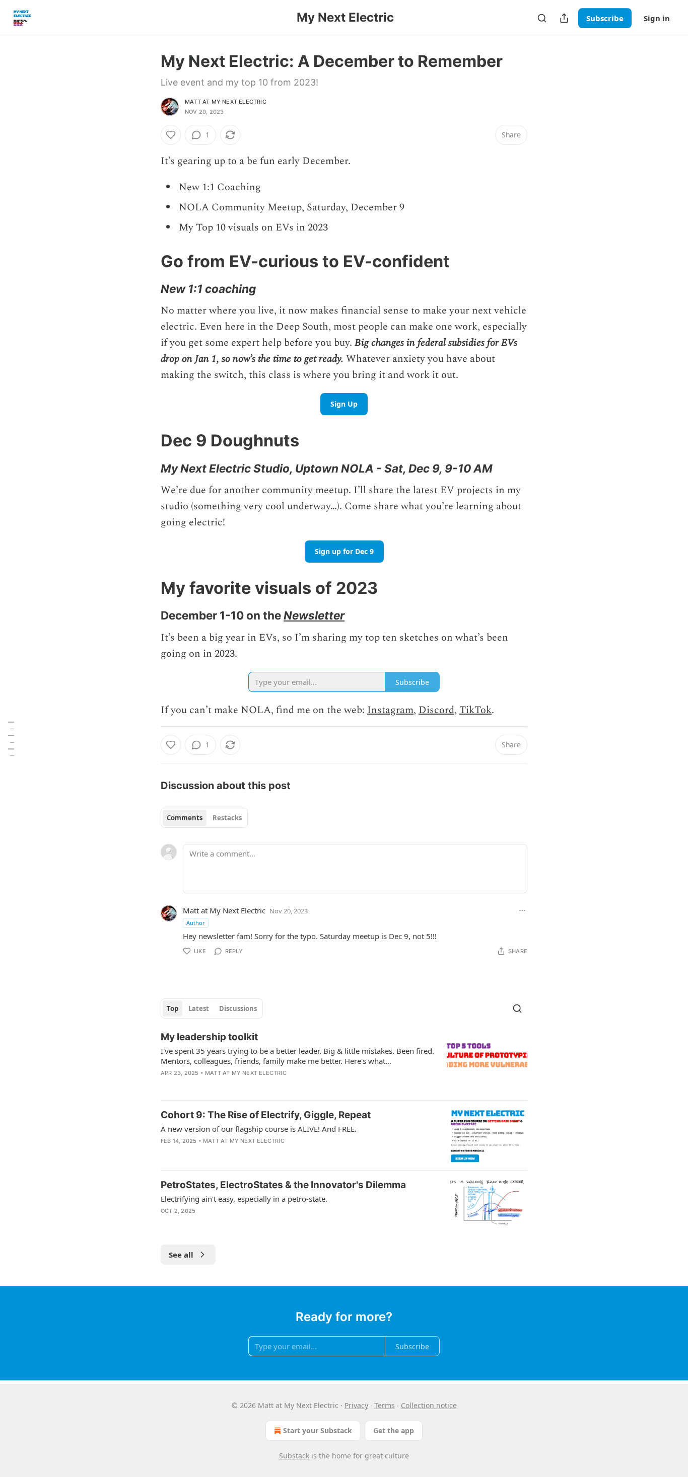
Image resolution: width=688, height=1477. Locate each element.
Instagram (390, 710)
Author (195, 922)
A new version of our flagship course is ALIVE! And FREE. (259, 1129)
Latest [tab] (198, 1008)
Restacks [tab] (227, 817)
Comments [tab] (184, 817)
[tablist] (204, 818)
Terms (384, 1405)
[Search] (542, 18)
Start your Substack (317, 1430)
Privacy (356, 1405)
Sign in (657, 18)
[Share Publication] (564, 18)
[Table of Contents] (11, 738)
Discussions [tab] (238, 1008)
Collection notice (429, 1405)
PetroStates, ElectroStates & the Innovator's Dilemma (283, 1185)
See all (181, 1255)
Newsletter (314, 615)
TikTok (475, 710)
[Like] (171, 135)
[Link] (147, 261)
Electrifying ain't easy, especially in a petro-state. (244, 1199)
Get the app (393, 1430)
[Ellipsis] (522, 910)
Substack (294, 1455)
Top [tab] (172, 1008)
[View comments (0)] (256, 1224)
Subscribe (605, 18)
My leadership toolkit (209, 1037)
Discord (436, 710)
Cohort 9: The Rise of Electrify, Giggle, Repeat (266, 1115)
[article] (344, 1061)
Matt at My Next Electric (225, 101)
